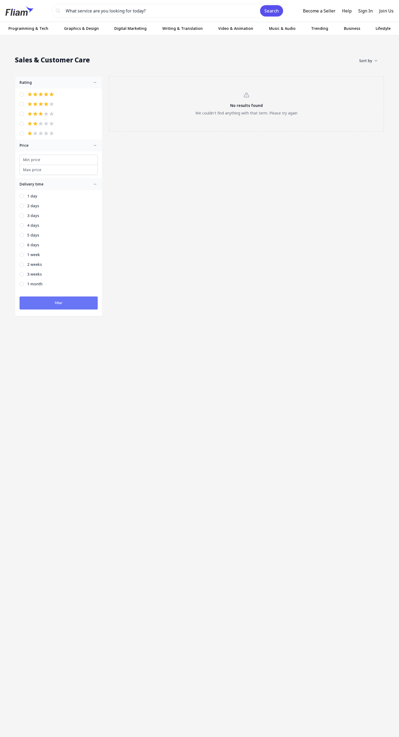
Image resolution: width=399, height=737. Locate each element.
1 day (32, 196)
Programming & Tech (28, 28)
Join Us (386, 11)
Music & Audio (282, 28)
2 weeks (34, 264)
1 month (35, 283)
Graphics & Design (81, 28)
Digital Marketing (130, 28)
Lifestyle (383, 28)
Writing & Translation (182, 28)
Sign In (365, 11)
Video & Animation (235, 28)
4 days (33, 225)
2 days (33, 205)
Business (352, 28)
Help (347, 11)
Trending (319, 28)
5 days (33, 235)
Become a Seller (319, 11)
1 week (33, 254)
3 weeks (34, 274)
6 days (33, 244)
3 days (33, 215)
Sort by (365, 60)
